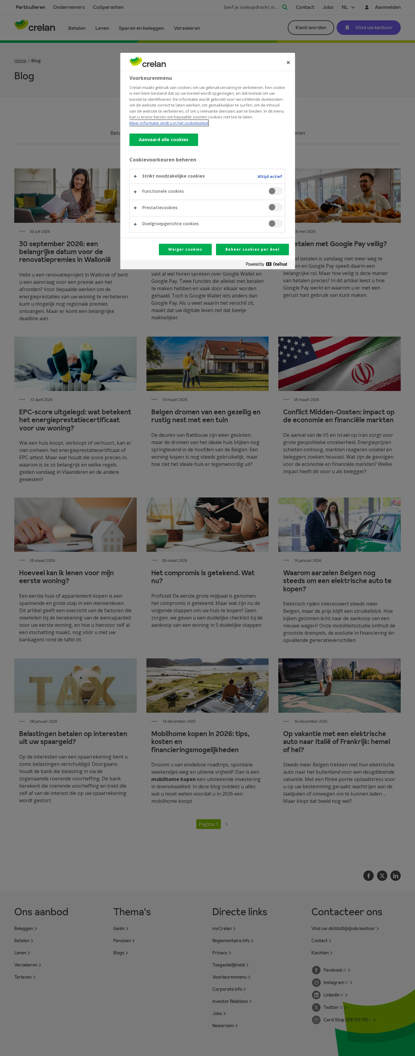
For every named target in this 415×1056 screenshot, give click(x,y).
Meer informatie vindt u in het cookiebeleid (168, 123)
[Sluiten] (288, 62)
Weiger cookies (185, 249)
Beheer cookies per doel (252, 249)
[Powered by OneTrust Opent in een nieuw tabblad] (269, 265)
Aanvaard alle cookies (164, 139)
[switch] (275, 191)
